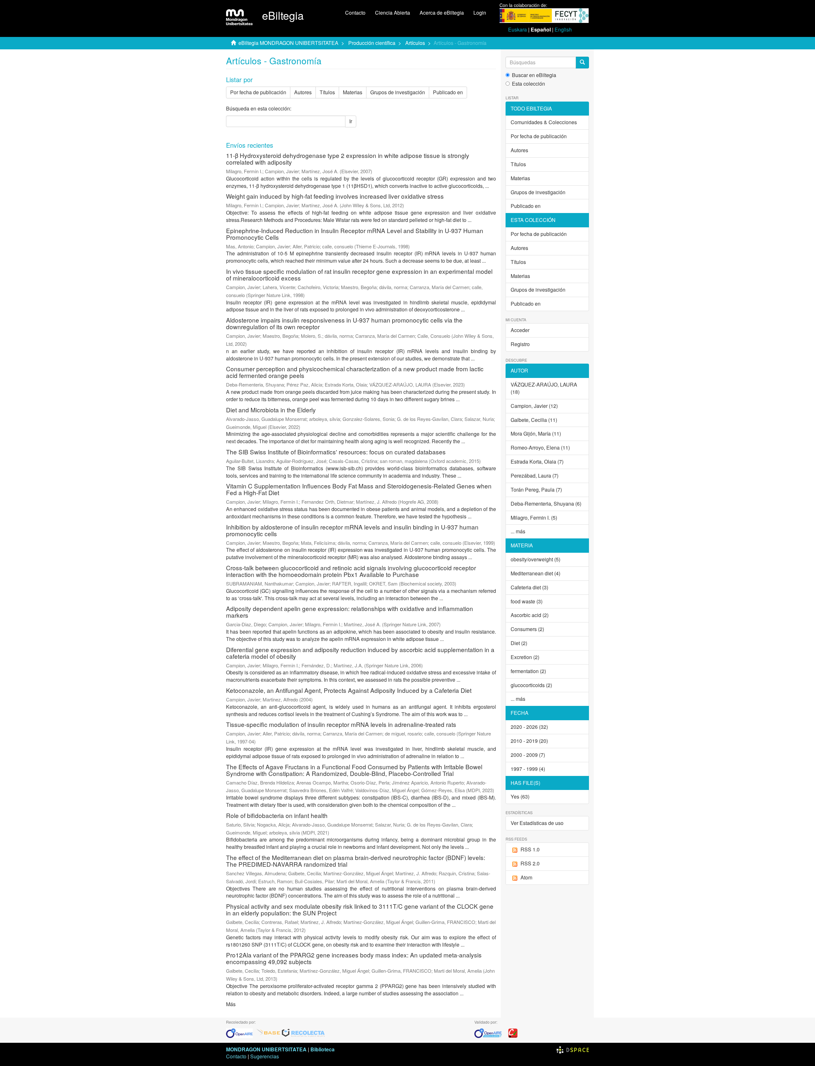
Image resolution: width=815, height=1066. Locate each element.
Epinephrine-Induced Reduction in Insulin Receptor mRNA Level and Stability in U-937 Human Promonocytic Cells (354, 233)
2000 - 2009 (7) (528, 754)
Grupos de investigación (397, 92)
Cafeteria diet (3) (529, 587)
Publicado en (448, 92)
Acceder (520, 330)
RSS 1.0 (530, 849)
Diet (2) (519, 643)
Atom (526, 877)
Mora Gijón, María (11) (536, 433)
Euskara (517, 29)
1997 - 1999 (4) (528, 768)
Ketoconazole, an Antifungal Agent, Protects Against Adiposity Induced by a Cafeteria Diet (348, 690)
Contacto (355, 12)
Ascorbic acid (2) (530, 615)
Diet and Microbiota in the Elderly (271, 409)
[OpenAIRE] (241, 1032)
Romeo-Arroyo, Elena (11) (540, 447)
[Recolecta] (303, 1032)
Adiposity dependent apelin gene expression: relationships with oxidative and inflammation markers (349, 611)
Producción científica (371, 42)
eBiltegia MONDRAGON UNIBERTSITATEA (288, 42)
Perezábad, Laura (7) (534, 475)
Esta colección (528, 83)
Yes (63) (520, 796)
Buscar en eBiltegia (534, 75)
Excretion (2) (525, 657)
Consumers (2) (527, 629)
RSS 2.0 (530, 863)
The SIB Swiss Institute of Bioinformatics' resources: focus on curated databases (336, 451)
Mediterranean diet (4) (535, 573)
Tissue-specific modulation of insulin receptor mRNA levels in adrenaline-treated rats (341, 724)
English (563, 29)
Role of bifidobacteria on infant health (277, 815)
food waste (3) (526, 601)
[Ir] (582, 62)
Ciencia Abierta (392, 12)
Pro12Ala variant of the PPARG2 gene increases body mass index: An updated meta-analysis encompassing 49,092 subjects (354, 958)
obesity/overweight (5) (535, 559)
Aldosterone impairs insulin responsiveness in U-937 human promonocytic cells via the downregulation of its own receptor (344, 323)
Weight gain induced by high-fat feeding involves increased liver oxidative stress (335, 196)
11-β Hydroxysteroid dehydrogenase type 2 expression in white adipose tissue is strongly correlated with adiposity (347, 158)
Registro (520, 344)
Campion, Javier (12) (534, 405)
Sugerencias (264, 1056)
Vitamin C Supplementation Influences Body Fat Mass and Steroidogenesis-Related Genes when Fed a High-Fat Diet (359, 489)
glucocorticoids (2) (531, 685)
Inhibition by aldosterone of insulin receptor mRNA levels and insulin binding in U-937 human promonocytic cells (352, 530)
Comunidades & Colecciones (544, 122)
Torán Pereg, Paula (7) (536, 489)
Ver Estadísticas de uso (537, 823)
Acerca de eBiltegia (442, 12)
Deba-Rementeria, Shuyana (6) (546, 503)
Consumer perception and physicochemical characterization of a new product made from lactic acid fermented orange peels (355, 372)
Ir (350, 121)
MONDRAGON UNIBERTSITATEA (266, 1049)
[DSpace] (572, 1049)
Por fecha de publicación (258, 92)
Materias (352, 92)
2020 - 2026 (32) (529, 726)
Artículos (415, 42)
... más (518, 531)
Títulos (327, 92)
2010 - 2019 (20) (529, 740)
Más (231, 1004)
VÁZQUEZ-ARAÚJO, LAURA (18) (544, 388)
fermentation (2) (528, 671)
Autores (303, 92)
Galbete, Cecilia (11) (534, 419)
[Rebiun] (513, 1032)
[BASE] (268, 1032)
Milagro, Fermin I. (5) (534, 517)
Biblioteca (322, 1049)
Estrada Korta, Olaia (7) (537, 461)
